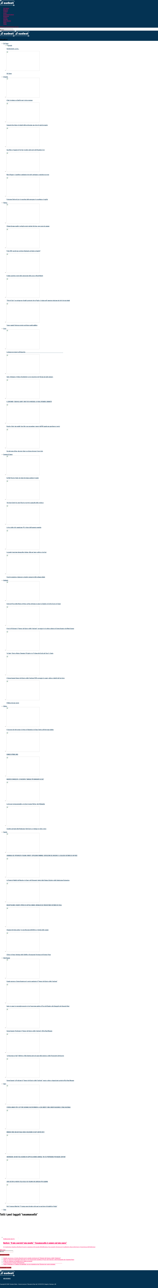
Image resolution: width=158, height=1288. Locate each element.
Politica (5, 11)
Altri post (2, 1250)
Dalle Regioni (7, 21)
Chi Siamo (6, 8)
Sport (4, 22)
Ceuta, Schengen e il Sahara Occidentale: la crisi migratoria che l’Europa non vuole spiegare (29, 1264)
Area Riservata (7, 1278)
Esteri (5, 13)
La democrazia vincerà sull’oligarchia (32, 1263)
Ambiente (6, 16)
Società (5, 19)
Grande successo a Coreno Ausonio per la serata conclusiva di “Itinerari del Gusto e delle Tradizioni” (32, 1258)
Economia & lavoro (8, 14)
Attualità (5, 10)
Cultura (5, 18)
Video (5, 24)
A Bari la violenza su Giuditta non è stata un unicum (17, 1261)
